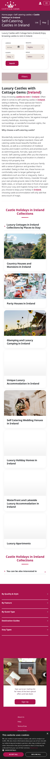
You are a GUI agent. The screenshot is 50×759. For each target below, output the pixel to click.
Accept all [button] (13, 754)
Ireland (34, 92)
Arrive (8, 43)
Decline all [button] (36, 754)
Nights (28, 43)
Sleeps (8, 52)
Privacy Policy (22, 731)
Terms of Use (22, 726)
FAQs (19, 722)
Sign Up (25, 702)
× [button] (47, 734)
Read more (34, 748)
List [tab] (36, 22)
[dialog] (25, 745)
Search (12, 63)
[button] (25, 750)
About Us (21, 717)
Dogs (28, 52)
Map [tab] (44, 22)
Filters (24, 76)
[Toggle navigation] (46, 3)
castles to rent (23, 96)
